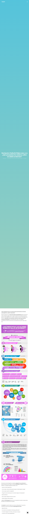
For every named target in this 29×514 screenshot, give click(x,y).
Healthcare (13, 158)
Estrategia (16, 158)
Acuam (25, 158)
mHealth (21, 158)
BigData (19, 158)
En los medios (9, 158)
